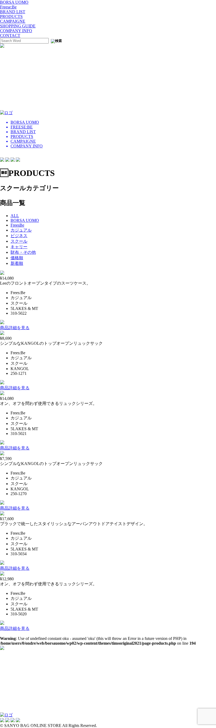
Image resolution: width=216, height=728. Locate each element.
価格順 (17, 258)
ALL (15, 215)
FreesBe (17, 225)
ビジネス (19, 235)
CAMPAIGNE (12, 21)
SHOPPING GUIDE (18, 26)
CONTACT (10, 35)
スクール (19, 241)
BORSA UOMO (14, 2)
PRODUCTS (11, 16)
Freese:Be (8, 7)
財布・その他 (23, 252)
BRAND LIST (12, 11)
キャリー (19, 247)
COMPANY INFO (16, 30)
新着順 (17, 263)
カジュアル (21, 230)
